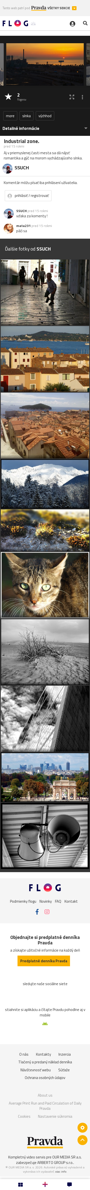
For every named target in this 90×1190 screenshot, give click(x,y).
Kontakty (43, 1054)
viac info (60, 1171)
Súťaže (64, 1070)
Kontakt (71, 901)
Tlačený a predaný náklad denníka (45, 1062)
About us (45, 1095)
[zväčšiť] (72, 97)
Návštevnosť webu (35, 1070)
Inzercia (64, 1054)
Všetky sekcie (59, 8)
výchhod (45, 116)
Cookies (24, 1116)
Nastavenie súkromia (55, 1116)
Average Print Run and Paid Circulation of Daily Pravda (45, 1106)
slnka (26, 116)
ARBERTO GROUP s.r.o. (55, 1162)
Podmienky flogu (23, 901)
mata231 (23, 225)
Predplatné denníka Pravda (43, 961)
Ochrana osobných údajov (45, 1077)
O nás (23, 1054)
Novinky (46, 901)
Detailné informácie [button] (20, 128)
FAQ (58, 901)
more (10, 116)
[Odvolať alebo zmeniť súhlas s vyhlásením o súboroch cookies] (83, 1128)
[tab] (45, 126)
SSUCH (21, 210)
